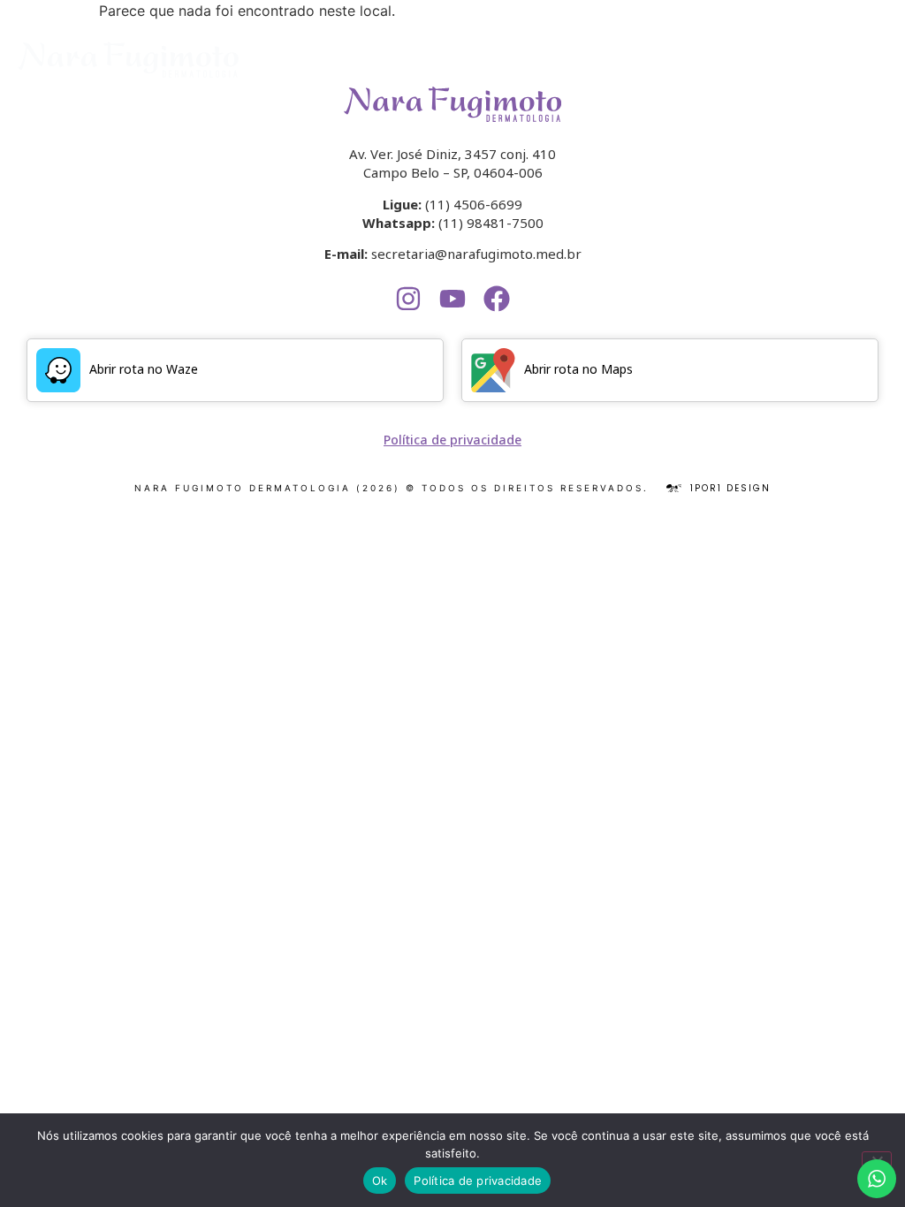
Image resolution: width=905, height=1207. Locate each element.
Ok (380, 1180)
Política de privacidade (478, 1180)
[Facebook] (496, 298)
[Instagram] (408, 298)
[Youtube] (452, 298)
